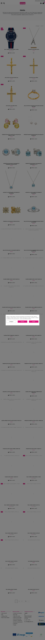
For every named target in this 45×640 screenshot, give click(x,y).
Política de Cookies (28, 318)
